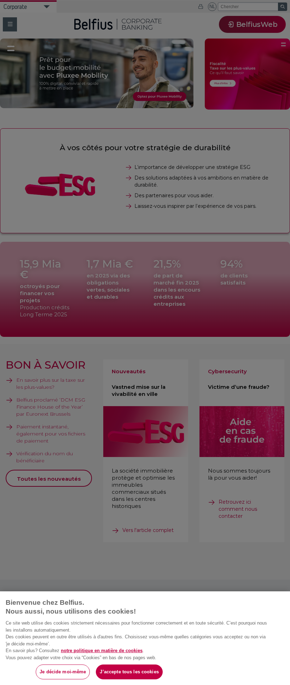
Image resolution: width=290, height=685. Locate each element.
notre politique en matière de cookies (102, 650)
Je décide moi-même (63, 671)
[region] (145, 638)
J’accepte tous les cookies (129, 671)
